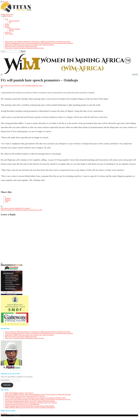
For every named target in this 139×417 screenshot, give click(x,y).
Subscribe (7, 385)
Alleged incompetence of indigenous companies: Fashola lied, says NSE (21, 210)
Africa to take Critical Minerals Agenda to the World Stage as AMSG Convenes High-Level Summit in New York (37, 41)
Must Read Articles (7, 14)
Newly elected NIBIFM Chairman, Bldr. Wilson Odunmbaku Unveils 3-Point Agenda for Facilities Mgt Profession (38, 394)
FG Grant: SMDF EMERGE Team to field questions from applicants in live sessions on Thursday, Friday (35, 397)
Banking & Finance (14, 29)
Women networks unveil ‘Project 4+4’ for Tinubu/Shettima (22, 404)
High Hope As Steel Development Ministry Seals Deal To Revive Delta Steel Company (30, 401)
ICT (10, 22)
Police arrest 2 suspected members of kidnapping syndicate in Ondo (24, 48)
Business (11, 30)
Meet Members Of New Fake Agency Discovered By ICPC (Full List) (25, 396)
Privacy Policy (9, 34)
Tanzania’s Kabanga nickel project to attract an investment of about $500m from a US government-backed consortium (39, 43)
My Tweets (4, 413)
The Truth (17, 415)
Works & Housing (14, 21)
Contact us (8, 32)
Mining (7, 25)
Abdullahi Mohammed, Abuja (34, 85)
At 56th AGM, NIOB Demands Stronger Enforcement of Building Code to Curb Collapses (31, 402)
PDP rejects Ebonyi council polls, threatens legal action (21, 46)
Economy (7, 27)
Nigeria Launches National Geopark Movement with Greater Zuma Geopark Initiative (29, 406)
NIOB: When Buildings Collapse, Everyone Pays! (19, 393)
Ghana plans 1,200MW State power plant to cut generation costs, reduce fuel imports (29, 45)
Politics (7, 24)
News (6, 19)
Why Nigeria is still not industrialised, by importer (15, 208)
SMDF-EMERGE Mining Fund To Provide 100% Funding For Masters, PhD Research (30, 407)
